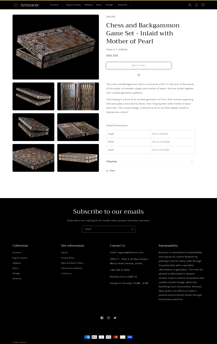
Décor (15, 268)
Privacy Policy (67, 258)
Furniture (54, 5)
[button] (55, 5)
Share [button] (112, 171)
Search (64, 252)
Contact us (66, 273)
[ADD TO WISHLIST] (138, 75)
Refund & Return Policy (72, 263)
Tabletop (17, 263)
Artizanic (23, 342)
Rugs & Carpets (20, 258)
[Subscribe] (131, 229)
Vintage (16, 273)
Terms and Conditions (71, 268)
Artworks (122, 5)
